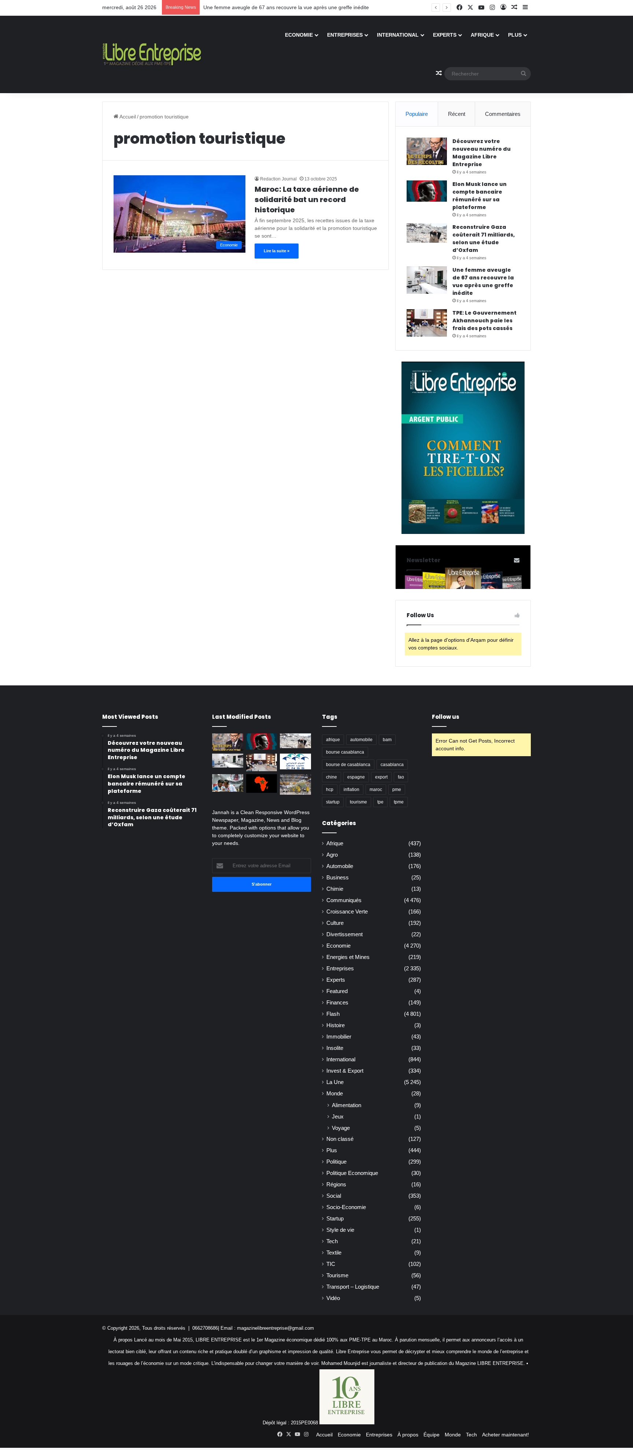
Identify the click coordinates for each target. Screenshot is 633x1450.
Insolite (334, 1048)
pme (396, 789)
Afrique (482, 35)
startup (333, 802)
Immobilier (338, 1037)
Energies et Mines (348, 957)
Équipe (431, 1435)
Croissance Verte (347, 912)
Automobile (339, 866)
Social (333, 1196)
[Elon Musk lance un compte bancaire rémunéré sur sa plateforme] (427, 191)
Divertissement (344, 934)
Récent (456, 114)
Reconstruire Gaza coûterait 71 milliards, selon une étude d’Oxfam (483, 238)
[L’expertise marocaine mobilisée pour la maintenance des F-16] (295, 784)
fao (401, 777)
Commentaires (503, 114)
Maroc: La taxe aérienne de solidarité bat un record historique (307, 199)
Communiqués (344, 900)
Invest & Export (344, 1071)
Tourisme (337, 1275)
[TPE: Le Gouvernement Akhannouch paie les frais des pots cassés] (427, 323)
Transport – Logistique (352, 1287)
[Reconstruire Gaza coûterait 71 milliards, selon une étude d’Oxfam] (427, 233)
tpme (399, 802)
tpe (380, 802)
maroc (376, 789)
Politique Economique (352, 1173)
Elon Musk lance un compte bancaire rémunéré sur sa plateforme (479, 195)
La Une (335, 1082)
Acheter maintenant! (505, 1435)
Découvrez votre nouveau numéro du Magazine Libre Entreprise (481, 153)
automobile (361, 739)
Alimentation (346, 1105)
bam (387, 739)
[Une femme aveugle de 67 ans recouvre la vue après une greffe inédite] (427, 280)
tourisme (358, 802)
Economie (299, 35)
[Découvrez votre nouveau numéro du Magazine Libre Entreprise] (427, 151)
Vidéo (333, 1298)
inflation (351, 789)
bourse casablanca (345, 752)
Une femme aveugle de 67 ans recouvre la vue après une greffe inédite (286, 7)
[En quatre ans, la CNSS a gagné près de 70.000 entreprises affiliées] (295, 761)
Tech (332, 1241)
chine (331, 777)
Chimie (334, 889)
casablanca (392, 764)
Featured (337, 991)
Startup (335, 1219)
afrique (333, 739)
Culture (335, 923)
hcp (329, 789)
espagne (356, 777)
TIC (330, 1264)
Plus (515, 35)
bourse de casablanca (348, 764)
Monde (334, 1093)
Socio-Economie (346, 1207)
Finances (337, 1003)
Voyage (341, 1128)
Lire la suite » (276, 251)
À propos (407, 1435)
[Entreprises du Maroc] (152, 54)
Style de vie (340, 1230)
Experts (444, 35)
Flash (333, 1014)
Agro (332, 855)
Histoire (335, 1025)
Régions (336, 1184)
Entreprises (345, 35)
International (398, 35)
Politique (336, 1162)
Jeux (338, 1116)
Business (337, 877)
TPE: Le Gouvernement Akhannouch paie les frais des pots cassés (484, 320)
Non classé (339, 1139)
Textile (333, 1253)
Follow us (445, 717)
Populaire (417, 114)
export (381, 777)
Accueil (127, 117)
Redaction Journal (278, 179)
